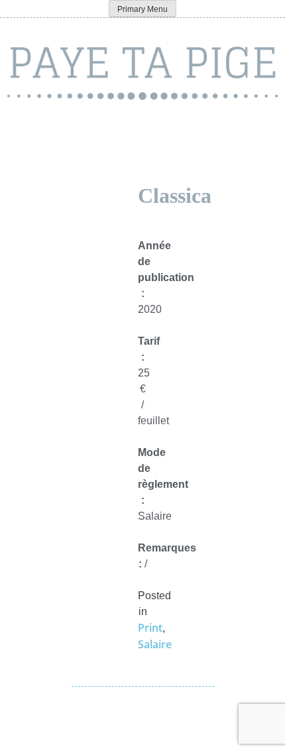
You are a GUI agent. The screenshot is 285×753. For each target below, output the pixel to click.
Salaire (155, 644)
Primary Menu (142, 9)
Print (150, 627)
